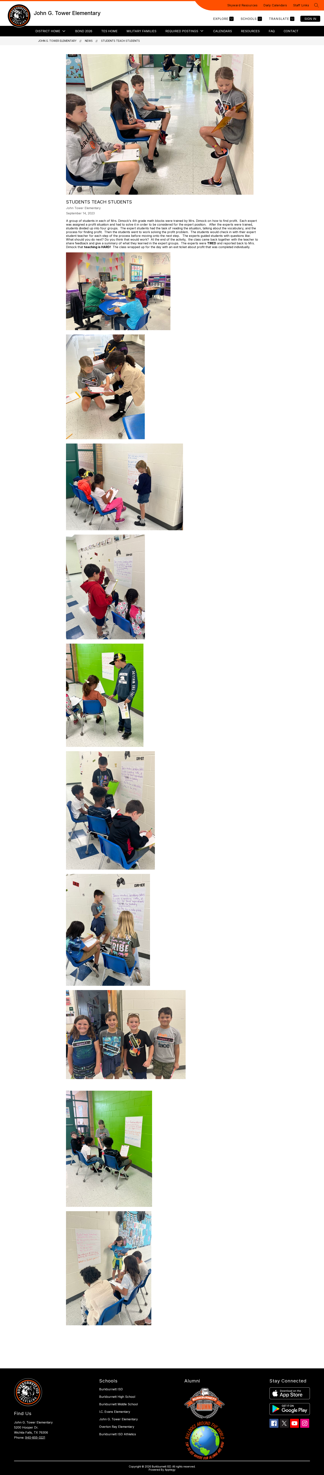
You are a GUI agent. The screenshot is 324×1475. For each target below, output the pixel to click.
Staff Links (301, 5)
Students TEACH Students (120, 40)
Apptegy (170, 1469)
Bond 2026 (83, 31)
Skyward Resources (242, 5)
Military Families (141, 31)
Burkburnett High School (117, 1397)
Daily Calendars (275, 5)
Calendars (222, 31)
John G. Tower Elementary (57, 40)
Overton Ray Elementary (116, 1427)
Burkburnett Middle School (118, 1404)
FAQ (272, 31)
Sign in (310, 19)
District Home (47, 31)
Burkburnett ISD (111, 1389)
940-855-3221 (35, 1437)
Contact (291, 31)
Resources (250, 31)
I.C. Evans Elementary (114, 1412)
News (89, 40)
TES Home (109, 31)
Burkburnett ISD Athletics (117, 1434)
